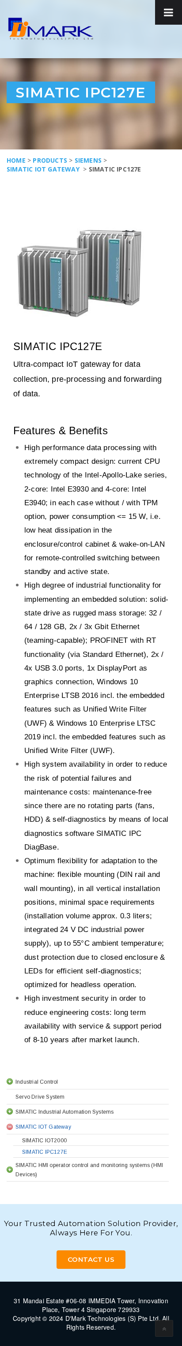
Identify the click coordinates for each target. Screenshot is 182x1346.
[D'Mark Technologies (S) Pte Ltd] (51, 29)
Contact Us (91, 1259)
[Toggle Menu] (168, 12)
